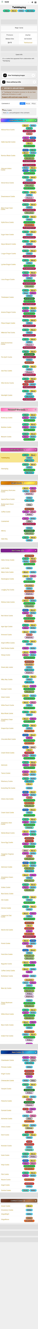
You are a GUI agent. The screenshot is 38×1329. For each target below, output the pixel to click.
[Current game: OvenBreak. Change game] (28, 2)
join (7, 113)
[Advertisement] (19, 21)
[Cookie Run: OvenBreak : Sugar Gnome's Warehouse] (6, 2)
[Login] (32, 2)
